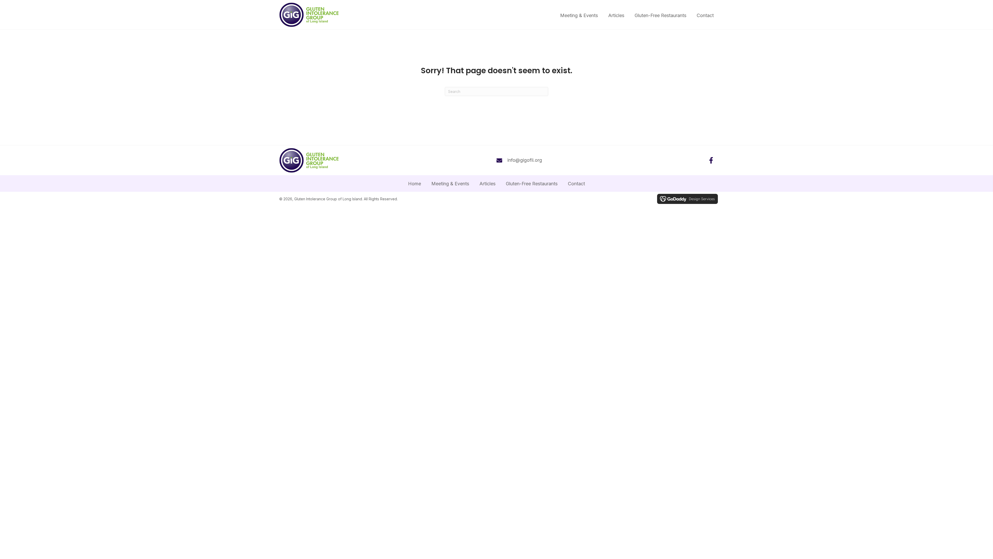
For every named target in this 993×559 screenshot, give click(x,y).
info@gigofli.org (524, 160)
